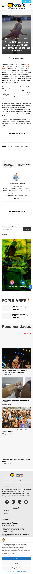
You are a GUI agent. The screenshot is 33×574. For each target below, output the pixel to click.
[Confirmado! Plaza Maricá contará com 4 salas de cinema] (16, 447)
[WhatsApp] (12, 137)
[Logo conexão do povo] (17, 6)
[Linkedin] (16, 137)
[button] (30, 540)
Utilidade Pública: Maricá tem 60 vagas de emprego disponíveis (24, 164)
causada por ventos (19, 146)
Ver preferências (16, 568)
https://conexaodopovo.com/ (16, 186)
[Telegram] (28, 137)
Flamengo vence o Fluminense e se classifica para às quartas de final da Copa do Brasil (21, 308)
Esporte (18, 38)
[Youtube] (26, 502)
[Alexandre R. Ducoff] (16, 177)
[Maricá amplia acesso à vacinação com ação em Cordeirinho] (16, 387)
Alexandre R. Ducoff (18, 56)
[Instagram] (15, 198)
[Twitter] (8, 137)
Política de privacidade (21, 571)
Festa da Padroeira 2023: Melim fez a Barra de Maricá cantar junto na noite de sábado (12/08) (9, 165)
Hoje (26, 38)
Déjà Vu (26, 64)
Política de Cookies (10, 571)
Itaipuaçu (26, 146)
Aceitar (16, 558)
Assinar (27, 229)
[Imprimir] (24, 137)
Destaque (8, 38)
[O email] (20, 137)
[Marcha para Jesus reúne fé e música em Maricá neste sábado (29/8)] (16, 417)
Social (3, 525)
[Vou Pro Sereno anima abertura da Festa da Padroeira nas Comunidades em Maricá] (16, 358)
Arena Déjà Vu (10, 146)
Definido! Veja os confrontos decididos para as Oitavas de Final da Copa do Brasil (21, 316)
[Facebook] (5, 137)
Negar (16, 563)
